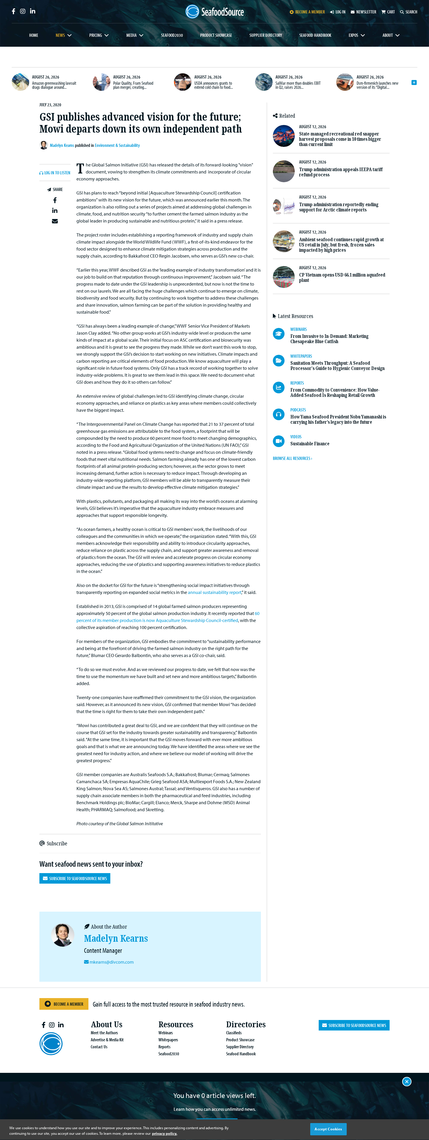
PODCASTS (298, 410)
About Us (106, 1024)
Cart (391, 12)
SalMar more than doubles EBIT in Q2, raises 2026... (298, 85)
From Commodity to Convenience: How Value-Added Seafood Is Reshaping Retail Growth (335, 393)
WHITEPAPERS (301, 356)
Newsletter (366, 12)
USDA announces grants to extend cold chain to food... (213, 85)
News (60, 35)
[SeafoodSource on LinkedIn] (32, 11)
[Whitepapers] (281, 360)
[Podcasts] (281, 414)
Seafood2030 (172, 35)
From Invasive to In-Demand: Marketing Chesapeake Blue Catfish (329, 339)
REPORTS (297, 383)
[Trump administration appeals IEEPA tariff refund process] (284, 171)
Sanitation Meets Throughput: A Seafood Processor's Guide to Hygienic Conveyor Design (337, 366)
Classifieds (234, 1032)
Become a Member (68, 1004)
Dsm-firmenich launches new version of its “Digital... (377, 85)
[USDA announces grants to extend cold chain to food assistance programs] (182, 82)
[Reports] (281, 387)
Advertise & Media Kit (107, 1039)
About (388, 35)
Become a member (310, 12)
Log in (341, 12)
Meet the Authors (104, 1032)
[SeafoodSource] (214, 11)
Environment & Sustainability (117, 145)
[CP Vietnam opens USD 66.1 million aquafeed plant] (284, 277)
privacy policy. (164, 1133)
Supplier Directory (266, 35)
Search (411, 12)
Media (131, 35)
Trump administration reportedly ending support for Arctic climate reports (339, 207)
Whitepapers (168, 1039)
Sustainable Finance (309, 443)
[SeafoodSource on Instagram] (22, 11)
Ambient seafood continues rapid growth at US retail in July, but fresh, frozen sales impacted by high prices (341, 244)
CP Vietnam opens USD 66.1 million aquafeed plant (342, 278)
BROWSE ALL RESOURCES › (292, 458)
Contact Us (99, 1046)
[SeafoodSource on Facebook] (13, 11)
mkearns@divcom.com (112, 962)
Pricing (95, 35)
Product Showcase (216, 35)
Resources (175, 1024)
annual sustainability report (214, 592)
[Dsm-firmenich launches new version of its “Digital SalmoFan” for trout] (345, 82)
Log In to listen (57, 172)
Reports (164, 1046)
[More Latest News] (414, 82)
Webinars (165, 1032)
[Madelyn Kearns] (44, 145)
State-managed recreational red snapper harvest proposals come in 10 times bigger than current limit (340, 139)
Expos (353, 35)
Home (33, 35)
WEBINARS (298, 329)
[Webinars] (281, 334)
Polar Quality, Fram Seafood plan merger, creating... (133, 85)
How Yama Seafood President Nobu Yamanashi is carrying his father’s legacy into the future (338, 419)
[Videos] (281, 441)
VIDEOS (295, 436)
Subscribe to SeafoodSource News (77, 878)
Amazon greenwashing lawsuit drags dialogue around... (54, 85)
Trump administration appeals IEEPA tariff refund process (341, 172)
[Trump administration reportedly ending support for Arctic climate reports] (284, 206)
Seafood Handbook (315, 35)
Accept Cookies (328, 1129)
